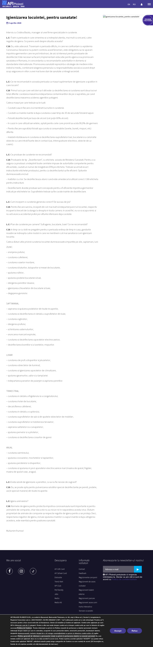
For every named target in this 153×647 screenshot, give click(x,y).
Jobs (56, 594)
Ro (134, 4)
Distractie (58, 577)
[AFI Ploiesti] (12, 2)
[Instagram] (21, 571)
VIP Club (58, 586)
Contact (82, 569)
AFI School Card (61, 573)
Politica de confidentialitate (124, 579)
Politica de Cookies (24, 628)
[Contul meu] (142, 4)
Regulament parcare (87, 598)
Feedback (82, 573)
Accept (117, 631)
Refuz (134, 631)
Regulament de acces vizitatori (87, 583)
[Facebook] (9, 571)
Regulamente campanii (88, 577)
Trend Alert (59, 581)
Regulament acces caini (88, 602)
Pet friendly (59, 590)
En (129, 4)
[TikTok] (33, 571)
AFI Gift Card (60, 569)
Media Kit (58, 602)
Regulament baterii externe (86, 592)
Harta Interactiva (85, 606)
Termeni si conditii (86, 611)
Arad (23, 6)
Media (57, 598)
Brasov (16, 6)
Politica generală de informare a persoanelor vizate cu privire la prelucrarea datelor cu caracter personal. (56, 636)
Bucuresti (7, 6)
